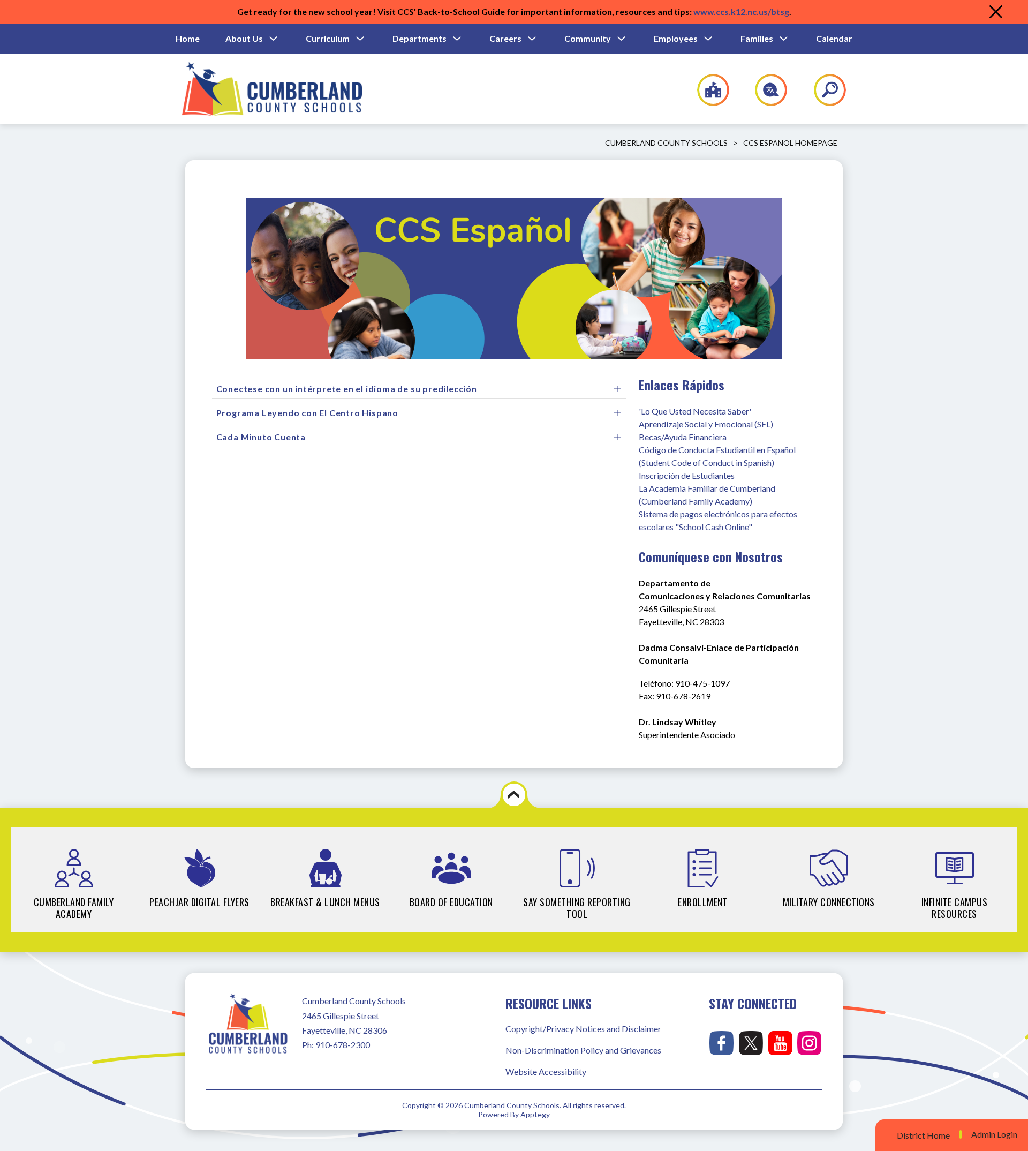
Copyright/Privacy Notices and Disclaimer (583, 1029)
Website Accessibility (545, 1071)
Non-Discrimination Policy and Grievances (583, 1050)
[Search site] (823, 90)
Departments (419, 38)
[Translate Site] (765, 90)
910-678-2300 (342, 1045)
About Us (244, 38)
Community (587, 38)
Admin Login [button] (994, 1134)
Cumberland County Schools (666, 142)
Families (756, 38)
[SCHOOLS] (707, 90)
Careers (505, 38)
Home (188, 38)
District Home (923, 1135)
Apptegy (535, 1114)
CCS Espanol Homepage (790, 142)
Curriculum (328, 38)
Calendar (834, 38)
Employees (676, 38)
